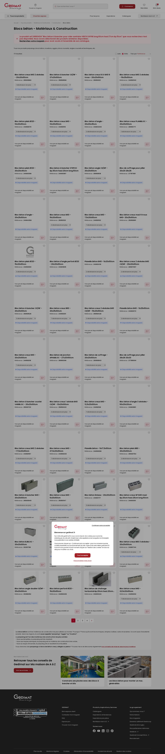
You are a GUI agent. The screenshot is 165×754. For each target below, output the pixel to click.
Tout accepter (82, 555)
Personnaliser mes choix (82, 561)
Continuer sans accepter (101, 525)
